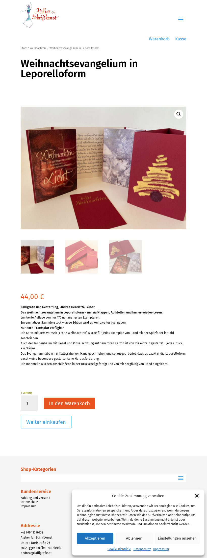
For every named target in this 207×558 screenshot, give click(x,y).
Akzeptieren (95, 538)
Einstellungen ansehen (177, 538)
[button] (196, 495)
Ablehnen (134, 538)
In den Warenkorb (69, 403)
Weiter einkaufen (46, 422)
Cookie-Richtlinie (119, 549)
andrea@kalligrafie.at (36, 553)
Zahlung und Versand (35, 498)
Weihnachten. (38, 48)
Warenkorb (159, 39)
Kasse (180, 39)
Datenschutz (142, 549)
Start (24, 48)
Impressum (161, 549)
